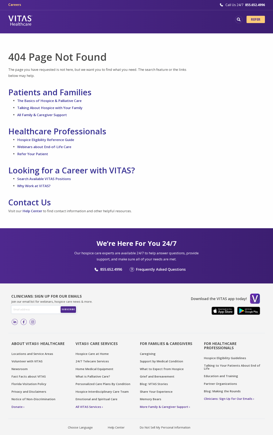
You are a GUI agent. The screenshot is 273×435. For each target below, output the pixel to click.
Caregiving (148, 354)
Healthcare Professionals (155, 20)
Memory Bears (150, 399)
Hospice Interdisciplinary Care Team (102, 391)
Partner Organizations (220, 384)
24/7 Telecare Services (92, 361)
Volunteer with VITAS (27, 361)
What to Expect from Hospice (162, 369)
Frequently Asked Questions (161, 269)
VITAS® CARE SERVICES (97, 343)
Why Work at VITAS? (34, 186)
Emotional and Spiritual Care (96, 399)
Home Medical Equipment (94, 369)
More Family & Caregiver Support (164, 407)
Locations (51, 20)
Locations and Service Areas (32, 354)
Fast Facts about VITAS (29, 376)
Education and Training (221, 376)
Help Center (32, 211)
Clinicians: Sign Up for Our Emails (228, 399)
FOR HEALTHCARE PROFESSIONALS (220, 345)
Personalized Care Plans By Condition (103, 384)
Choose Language (80, 427)
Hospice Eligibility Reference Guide (45, 139)
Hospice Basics (81, 20)
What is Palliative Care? (93, 376)
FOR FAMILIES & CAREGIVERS (166, 343)
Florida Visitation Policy (29, 384)
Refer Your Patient (32, 154)
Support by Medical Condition (161, 361)
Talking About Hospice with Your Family (49, 107)
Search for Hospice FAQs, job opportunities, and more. (238, 19)
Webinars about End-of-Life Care (44, 146)
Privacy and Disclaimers (29, 391)
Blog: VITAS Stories (154, 384)
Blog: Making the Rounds (222, 391)
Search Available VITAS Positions (44, 178)
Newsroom (20, 369)
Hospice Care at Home (92, 354)
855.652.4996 (111, 269)
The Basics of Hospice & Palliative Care (49, 100)
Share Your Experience (156, 391)
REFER (255, 19)
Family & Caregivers (203, 20)
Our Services (113, 20)
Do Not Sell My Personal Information (165, 427)
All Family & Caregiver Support (42, 114)
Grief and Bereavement (157, 376)
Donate (17, 407)
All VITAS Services (88, 407)
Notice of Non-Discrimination (33, 399)
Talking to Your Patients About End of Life (232, 366)
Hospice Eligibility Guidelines (225, 358)
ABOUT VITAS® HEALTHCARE (38, 343)
